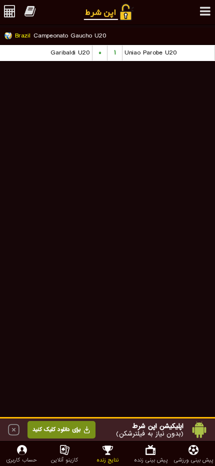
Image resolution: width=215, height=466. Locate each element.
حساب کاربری (21, 460)
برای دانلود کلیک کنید (56, 430)
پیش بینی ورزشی (193, 460)
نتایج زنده (107, 460)
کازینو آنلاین (64, 460)
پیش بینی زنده (151, 460)
